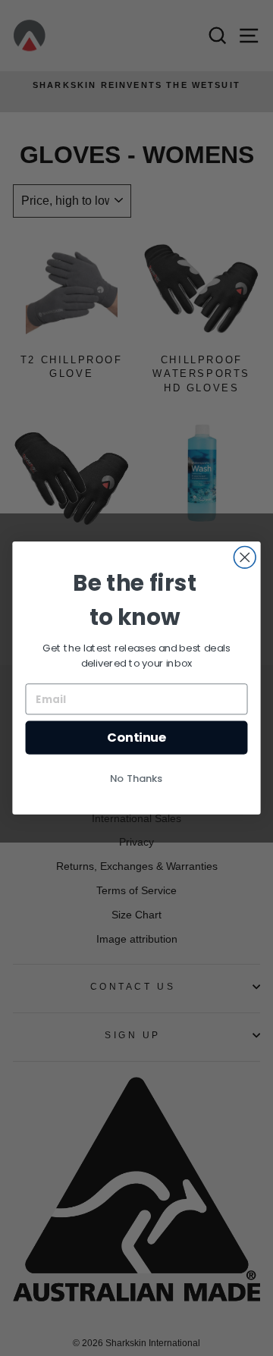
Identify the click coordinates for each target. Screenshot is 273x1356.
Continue (136, 737)
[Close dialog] (245, 558)
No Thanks (136, 778)
